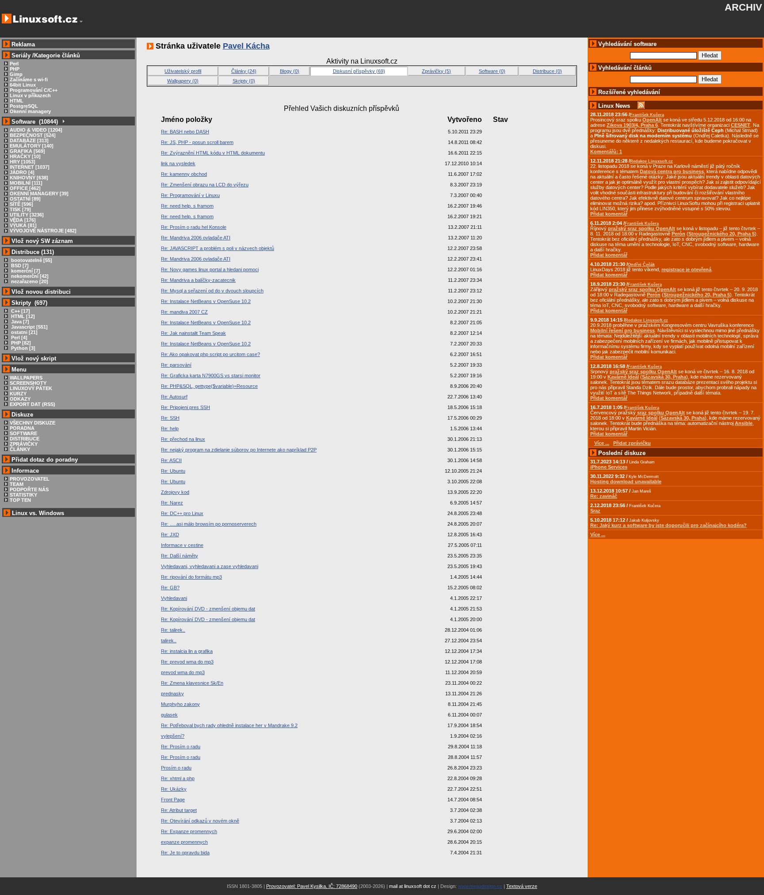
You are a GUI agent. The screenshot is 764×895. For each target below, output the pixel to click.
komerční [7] (25, 270)
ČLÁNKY (20, 449)
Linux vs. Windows (38, 513)
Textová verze (521, 886)
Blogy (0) (289, 71)
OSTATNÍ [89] (25, 198)
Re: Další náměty (179, 555)
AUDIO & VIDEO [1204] (36, 130)
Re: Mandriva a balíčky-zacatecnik (198, 280)
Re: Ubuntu (173, 471)
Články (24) (243, 71)
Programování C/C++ (33, 90)
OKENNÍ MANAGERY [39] (39, 193)
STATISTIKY (23, 494)
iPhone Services (608, 467)
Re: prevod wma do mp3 (187, 661)
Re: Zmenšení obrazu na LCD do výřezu (204, 184)
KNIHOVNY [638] (29, 177)
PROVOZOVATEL (30, 479)
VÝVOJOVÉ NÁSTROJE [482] (43, 230)
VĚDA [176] (23, 220)
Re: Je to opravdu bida (185, 852)
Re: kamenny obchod (184, 174)
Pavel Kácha (246, 46)
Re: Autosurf (174, 396)
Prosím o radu (176, 767)
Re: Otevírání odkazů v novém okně (200, 820)
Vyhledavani (174, 598)
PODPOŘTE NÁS (29, 489)
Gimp (16, 74)
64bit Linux (23, 84)
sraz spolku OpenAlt (661, 412)
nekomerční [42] (29, 276)
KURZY (18, 393)
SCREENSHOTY (28, 383)
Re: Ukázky (174, 789)
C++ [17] (20, 311)
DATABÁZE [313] (29, 140)
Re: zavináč (603, 496)
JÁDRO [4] (22, 172)
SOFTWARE (23, 433)
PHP (14, 69)
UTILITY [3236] (27, 214)
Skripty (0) (244, 80)
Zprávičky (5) (436, 71)
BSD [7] (19, 265)
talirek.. (168, 640)
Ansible (744, 423)
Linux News (614, 105)
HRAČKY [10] (25, 156)
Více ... (597, 534)
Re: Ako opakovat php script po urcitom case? (210, 354)
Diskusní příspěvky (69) (359, 71)
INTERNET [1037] (30, 167)
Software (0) (492, 71)
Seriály (21, 55)
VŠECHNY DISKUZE (32, 422)
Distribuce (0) (547, 71)
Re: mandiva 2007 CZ (184, 312)
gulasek (169, 714)
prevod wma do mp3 (183, 672)
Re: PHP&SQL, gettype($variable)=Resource (209, 386)
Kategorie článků (57, 55)
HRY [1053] (22, 161)
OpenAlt (652, 119)
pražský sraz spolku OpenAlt (641, 228)
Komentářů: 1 (606, 151)
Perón (678, 233)
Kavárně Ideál (623, 376)
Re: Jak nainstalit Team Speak (193, 333)
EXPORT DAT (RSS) (32, 404)
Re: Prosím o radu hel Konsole (193, 227)
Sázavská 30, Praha (664, 376)
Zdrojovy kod (175, 492)
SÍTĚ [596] (21, 204)
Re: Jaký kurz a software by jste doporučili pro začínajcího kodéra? (668, 525)
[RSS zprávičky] (641, 105)
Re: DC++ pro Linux (182, 513)
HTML (16, 100)
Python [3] (22, 348)
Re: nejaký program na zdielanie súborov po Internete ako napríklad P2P (239, 449)
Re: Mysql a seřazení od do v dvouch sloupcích (212, 290)
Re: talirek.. (173, 630)
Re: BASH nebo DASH (185, 131)
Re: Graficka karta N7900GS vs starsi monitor (210, 375)
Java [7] (19, 321)
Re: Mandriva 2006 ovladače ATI (195, 237)
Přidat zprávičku (632, 443)
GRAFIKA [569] (27, 151)
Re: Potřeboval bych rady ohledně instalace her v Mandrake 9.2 (229, 725)
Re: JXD (170, 534)
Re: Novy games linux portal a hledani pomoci (210, 269)
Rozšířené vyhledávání (629, 92)
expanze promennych (184, 842)
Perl (14, 63)
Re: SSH (170, 418)
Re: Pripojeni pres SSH (185, 407)
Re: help (170, 428)
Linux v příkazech (30, 95)
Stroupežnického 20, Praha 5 (721, 233)
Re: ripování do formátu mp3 (191, 577)
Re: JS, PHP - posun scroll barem (197, 142)
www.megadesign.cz (480, 886)
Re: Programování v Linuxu (190, 195)
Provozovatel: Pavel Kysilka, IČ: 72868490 (311, 886)
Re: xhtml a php (178, 778)
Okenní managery (30, 111)
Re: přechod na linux (183, 439)
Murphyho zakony (180, 704)
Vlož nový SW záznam (42, 241)
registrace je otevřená (686, 269)
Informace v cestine (182, 545)
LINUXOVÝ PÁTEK (31, 388)
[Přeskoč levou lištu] (81, 21)
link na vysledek (178, 163)
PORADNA (22, 428)
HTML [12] (22, 316)
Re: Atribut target (179, 810)
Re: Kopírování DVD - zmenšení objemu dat (208, 608)
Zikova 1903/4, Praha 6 (632, 125)
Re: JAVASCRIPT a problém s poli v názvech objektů (217, 248)
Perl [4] (18, 337)
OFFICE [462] (25, 188)
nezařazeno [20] (29, 281)
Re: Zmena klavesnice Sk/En (192, 683)
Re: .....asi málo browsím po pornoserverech (208, 524)
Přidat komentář (608, 213)
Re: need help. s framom (187, 206)
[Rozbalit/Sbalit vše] (63, 121)
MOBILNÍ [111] (26, 183)
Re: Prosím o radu (180, 746)
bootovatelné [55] (31, 260)
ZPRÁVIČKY (24, 444)
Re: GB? (170, 587)
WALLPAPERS (26, 377)
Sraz (595, 510)
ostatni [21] (24, 332)
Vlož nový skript (33, 358)
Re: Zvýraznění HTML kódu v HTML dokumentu (213, 152)
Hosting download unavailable (625, 481)
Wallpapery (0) (183, 80)
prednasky (172, 693)
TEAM (16, 484)
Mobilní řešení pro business (622, 330)
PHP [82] (20, 342)
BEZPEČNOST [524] (33, 135)
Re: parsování (176, 365)
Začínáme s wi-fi (29, 79)
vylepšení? (172, 736)
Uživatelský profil (182, 71)
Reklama (23, 44)
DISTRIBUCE (24, 438)
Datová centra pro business (672, 171)
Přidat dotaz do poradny (44, 459)
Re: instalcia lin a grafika (187, 651)
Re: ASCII (171, 460)
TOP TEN (20, 500)
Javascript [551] (29, 327)
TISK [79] (20, 209)
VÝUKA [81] (23, 225)
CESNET (740, 125)
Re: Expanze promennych (189, 831)
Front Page (173, 799)
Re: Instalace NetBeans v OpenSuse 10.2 (206, 301)
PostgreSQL (24, 106)
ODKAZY (20, 399)
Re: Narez (172, 502)
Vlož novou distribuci (41, 291)
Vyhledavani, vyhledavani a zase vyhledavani (209, 566)
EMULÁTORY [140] (31, 145)
